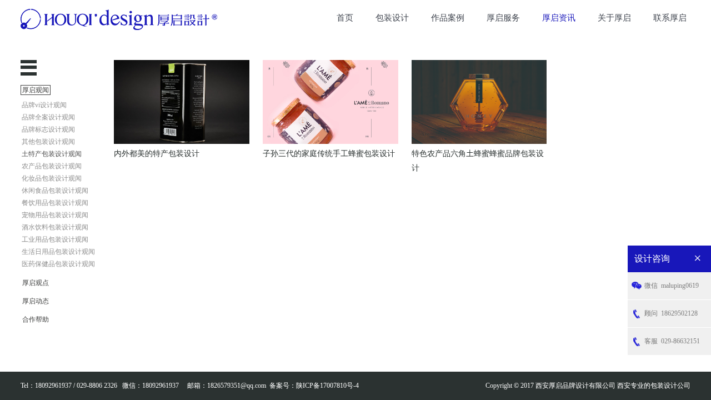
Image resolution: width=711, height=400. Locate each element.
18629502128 (671, 313)
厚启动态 (35, 301)
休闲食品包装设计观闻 (55, 190)
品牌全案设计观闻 (48, 117)
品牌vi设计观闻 (44, 105)
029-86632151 (672, 341)
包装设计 (392, 17)
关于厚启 (614, 17)
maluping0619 (671, 285)
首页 (345, 17)
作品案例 (447, 17)
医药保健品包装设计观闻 (58, 264)
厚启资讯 (558, 17)
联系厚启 (670, 17)
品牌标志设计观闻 (48, 129)
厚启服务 (503, 17)
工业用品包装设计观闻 (55, 239)
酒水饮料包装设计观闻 (55, 227)
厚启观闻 (35, 90)
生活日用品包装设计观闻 (58, 252)
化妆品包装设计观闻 (52, 178)
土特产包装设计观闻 (52, 154)
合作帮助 (35, 319)
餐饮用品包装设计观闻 (55, 203)
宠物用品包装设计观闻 (55, 215)
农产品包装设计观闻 (52, 166)
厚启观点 (35, 283)
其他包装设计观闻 (48, 142)
